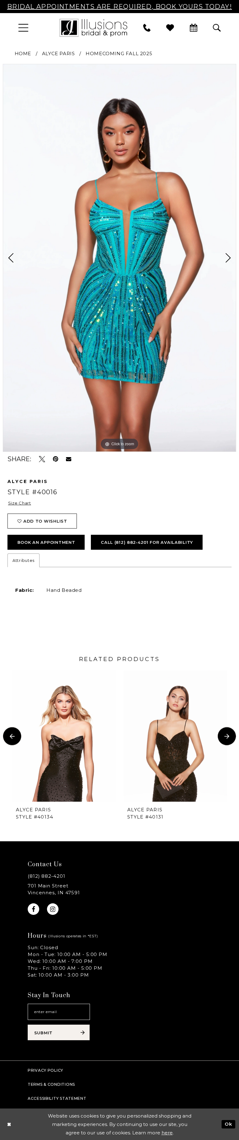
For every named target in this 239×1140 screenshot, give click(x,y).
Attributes (23, 560)
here (167, 1133)
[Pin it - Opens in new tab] (55, 459)
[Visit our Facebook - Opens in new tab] (33, 909)
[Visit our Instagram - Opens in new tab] (53, 909)
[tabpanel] (119, 257)
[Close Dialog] (9, 1124)
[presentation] (64, 736)
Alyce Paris (58, 53)
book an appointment (46, 542)
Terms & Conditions (51, 1084)
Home (23, 53)
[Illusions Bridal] (93, 27)
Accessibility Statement (57, 1098)
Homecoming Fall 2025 (119, 53)
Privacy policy (45, 1070)
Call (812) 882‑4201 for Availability (147, 542)
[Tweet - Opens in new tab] (42, 459)
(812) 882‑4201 (46, 876)
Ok (228, 1124)
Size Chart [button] (19, 502)
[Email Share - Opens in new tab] (68, 459)
